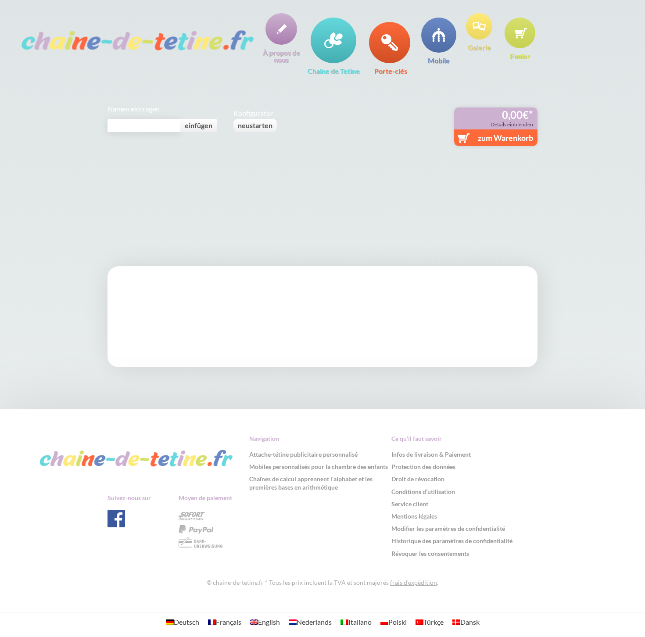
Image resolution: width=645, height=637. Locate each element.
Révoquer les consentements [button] (430, 553)
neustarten (255, 125)
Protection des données (423, 466)
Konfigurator (253, 113)
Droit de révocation (417, 479)
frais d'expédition (413, 582)
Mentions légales (414, 516)
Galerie (479, 47)
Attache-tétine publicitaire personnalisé (303, 454)
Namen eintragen (134, 108)
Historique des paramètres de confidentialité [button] (451, 540)
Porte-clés (390, 71)
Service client (409, 504)
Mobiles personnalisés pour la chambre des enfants (318, 466)
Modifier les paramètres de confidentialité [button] (448, 528)
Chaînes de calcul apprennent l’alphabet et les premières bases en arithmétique (311, 482)
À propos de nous (281, 55)
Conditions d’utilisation (423, 491)
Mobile (439, 60)
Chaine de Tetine (334, 71)
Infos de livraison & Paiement (431, 454)
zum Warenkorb (505, 138)
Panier (520, 56)
